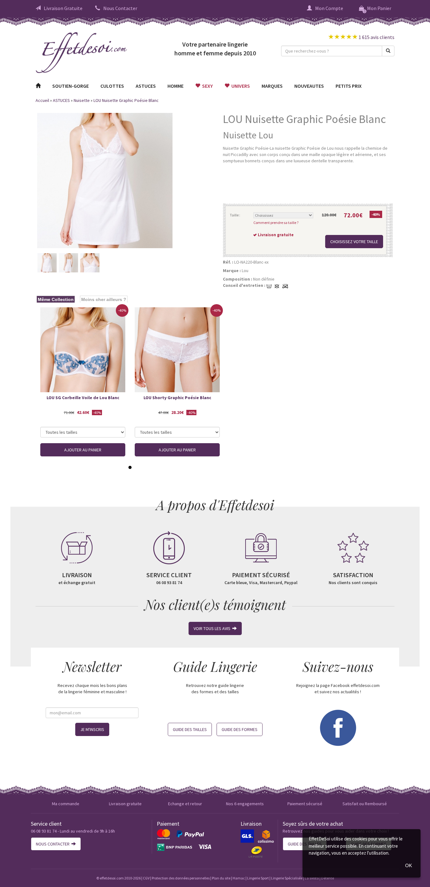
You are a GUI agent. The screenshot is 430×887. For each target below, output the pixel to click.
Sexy (206, 86)
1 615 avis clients (376, 37)
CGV (146, 878)
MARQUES (272, 86)
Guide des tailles (190, 729)
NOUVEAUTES (309, 86)
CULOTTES (112, 86)
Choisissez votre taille (354, 241)
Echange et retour (185, 803)
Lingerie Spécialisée (287, 878)
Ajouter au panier (82, 450)
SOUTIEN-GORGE (70, 86)
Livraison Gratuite (63, 8)
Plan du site (221, 878)
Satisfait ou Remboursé (364, 803)
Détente (327, 878)
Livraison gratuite (125, 803)
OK (408, 865)
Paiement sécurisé (304, 803)
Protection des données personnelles (181, 878)
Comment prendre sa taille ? (275, 222)
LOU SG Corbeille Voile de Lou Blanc (83, 397)
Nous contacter (53, 844)
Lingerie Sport (258, 878)
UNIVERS (239, 86)
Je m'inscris (92, 729)
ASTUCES (146, 86)
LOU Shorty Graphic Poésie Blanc (177, 397)
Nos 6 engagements (245, 803)
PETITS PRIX (349, 86)
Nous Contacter (120, 8)
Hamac (239, 878)
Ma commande (65, 803)
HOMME (175, 86)
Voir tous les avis (213, 628)
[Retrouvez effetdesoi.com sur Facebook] (338, 727)
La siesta (312, 878)
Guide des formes (239, 729)
